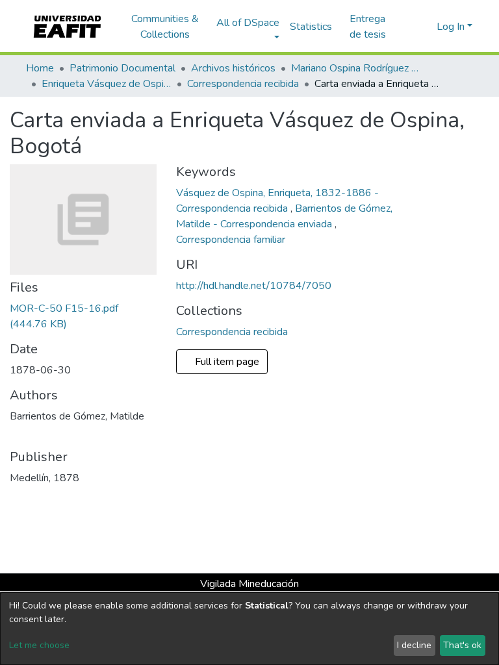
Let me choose (39, 645)
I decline (414, 645)
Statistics (311, 26)
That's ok (462, 645)
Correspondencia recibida (243, 84)
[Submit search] (406, 26)
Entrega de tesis (368, 27)
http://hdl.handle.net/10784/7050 (253, 286)
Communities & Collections (165, 27)
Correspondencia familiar (230, 239)
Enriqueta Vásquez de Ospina (107, 84)
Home (40, 68)
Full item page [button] (228, 362)
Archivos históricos (233, 68)
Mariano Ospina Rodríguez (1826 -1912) (356, 68)
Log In (451, 26)
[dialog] (249, 628)
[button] (424, 26)
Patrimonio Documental (122, 68)
